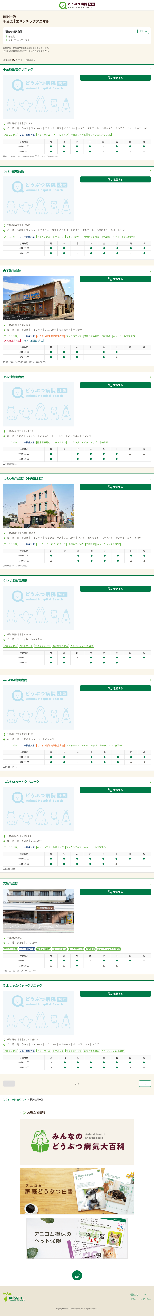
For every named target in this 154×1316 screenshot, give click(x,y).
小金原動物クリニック (18, 69)
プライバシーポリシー (140, 1299)
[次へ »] (145, 1083)
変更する (143, 31)
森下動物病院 (12, 271)
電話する (118, 77)
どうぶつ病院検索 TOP (14, 1099)
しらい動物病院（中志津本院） (24, 478)
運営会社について (138, 1294)
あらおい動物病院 (15, 680)
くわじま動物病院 (15, 580)
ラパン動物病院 (13, 171)
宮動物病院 (10, 883)
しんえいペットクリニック (21, 782)
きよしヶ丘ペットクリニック (22, 985)
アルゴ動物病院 (13, 377)
